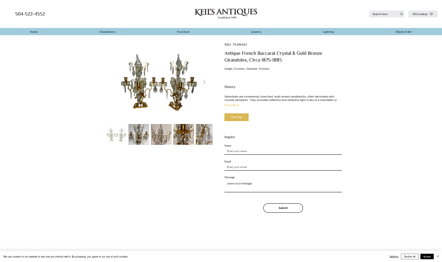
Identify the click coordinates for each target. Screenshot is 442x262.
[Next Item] (204, 82)
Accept (427, 256)
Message (229, 177)
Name (227, 145)
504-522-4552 (30, 14)
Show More (231, 105)
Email (227, 161)
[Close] (438, 256)
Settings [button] (394, 256)
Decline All (409, 256)
